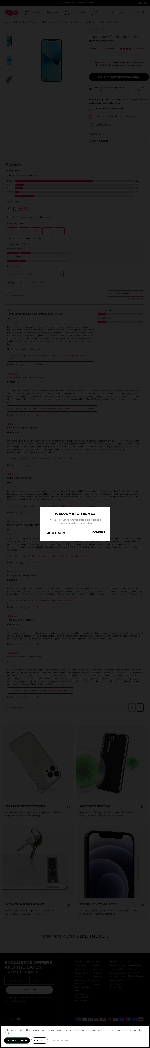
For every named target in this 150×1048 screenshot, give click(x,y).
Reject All (39, 1040)
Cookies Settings (60, 1040)
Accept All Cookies (17, 1040)
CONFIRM (98, 532)
